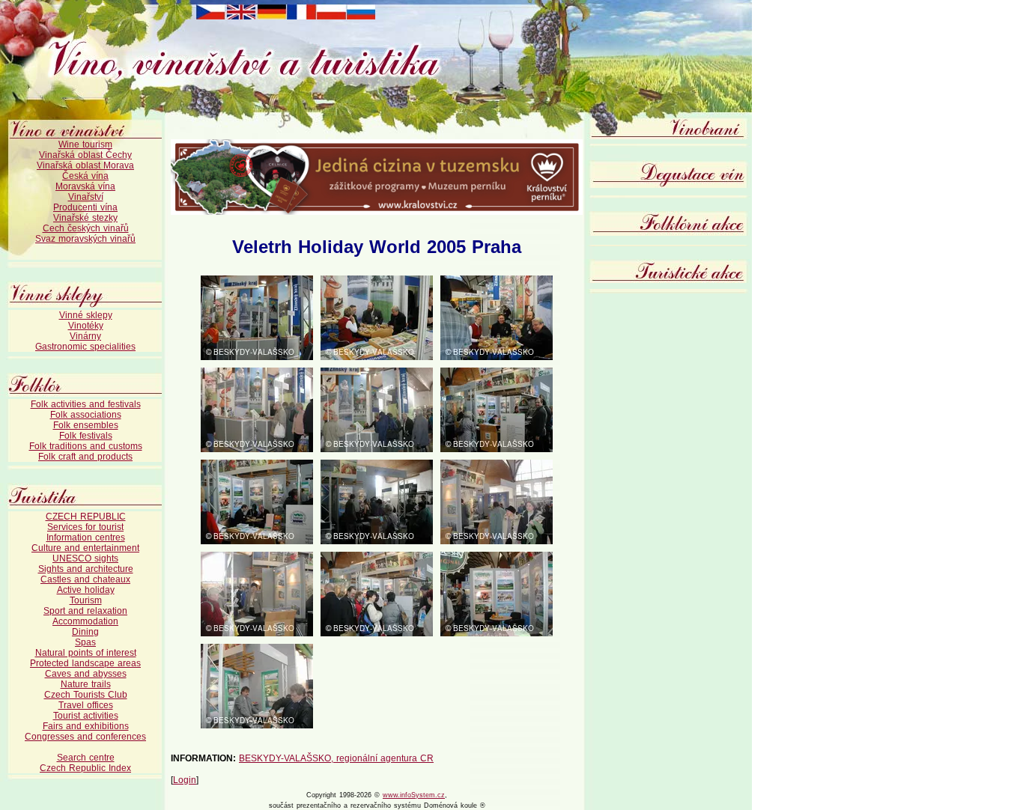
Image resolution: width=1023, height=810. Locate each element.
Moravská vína (85, 186)
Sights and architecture (85, 569)
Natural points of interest (85, 653)
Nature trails (86, 684)
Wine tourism (85, 144)
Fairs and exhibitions (86, 726)
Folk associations (85, 414)
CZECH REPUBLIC (86, 516)
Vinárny (85, 336)
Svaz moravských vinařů (85, 239)
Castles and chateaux (85, 579)
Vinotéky (85, 325)
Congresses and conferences (85, 736)
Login (184, 780)
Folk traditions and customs (85, 446)
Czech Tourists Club (85, 694)
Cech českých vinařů (86, 228)
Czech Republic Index (85, 768)
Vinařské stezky (85, 218)
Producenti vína (85, 207)
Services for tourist (85, 527)
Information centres (85, 537)
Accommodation (85, 621)
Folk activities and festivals (86, 404)
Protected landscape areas (85, 663)
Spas (85, 642)
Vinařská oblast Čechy (85, 155)
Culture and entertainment (85, 548)
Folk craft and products (85, 456)
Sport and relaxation (85, 611)
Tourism (86, 600)
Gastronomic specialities (85, 346)
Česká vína (85, 176)
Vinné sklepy (85, 315)
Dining (85, 632)
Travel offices (85, 705)
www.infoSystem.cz (414, 795)
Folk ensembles (85, 425)
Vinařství (85, 197)
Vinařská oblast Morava (85, 165)
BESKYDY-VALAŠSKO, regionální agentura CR (336, 758)
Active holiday (86, 590)
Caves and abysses (86, 674)
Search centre (86, 757)
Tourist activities (85, 715)
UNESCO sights (85, 558)
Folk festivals (85, 435)
